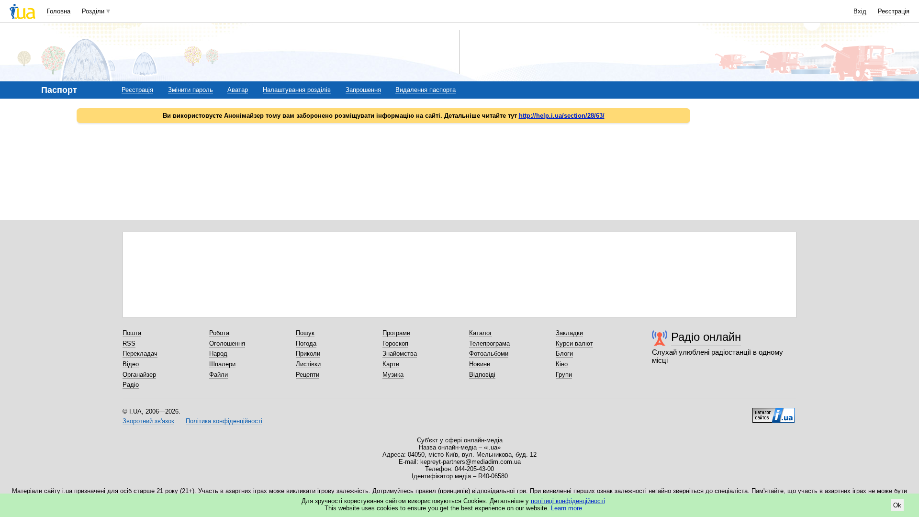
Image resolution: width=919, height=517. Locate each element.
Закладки (569, 333)
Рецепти (307, 374)
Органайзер (139, 374)
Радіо (131, 384)
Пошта (132, 333)
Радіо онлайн (706, 336)
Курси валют (574, 343)
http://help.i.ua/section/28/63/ (562, 115)
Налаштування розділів (297, 89)
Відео (131, 364)
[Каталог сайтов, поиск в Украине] (773, 412)
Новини (479, 364)
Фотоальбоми (488, 353)
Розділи (93, 11)
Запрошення (363, 89)
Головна (58, 11)
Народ (218, 353)
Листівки (308, 364)
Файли (218, 374)
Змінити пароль (190, 89)
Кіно (562, 364)
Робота (219, 333)
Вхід (859, 11)
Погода (306, 343)
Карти (390, 364)
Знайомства (399, 353)
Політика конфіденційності (224, 421)
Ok (897, 505)
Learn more (566, 508)
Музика (392, 374)
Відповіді (482, 374)
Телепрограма (489, 343)
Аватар (237, 89)
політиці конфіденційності (568, 501)
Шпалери (222, 364)
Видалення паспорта (425, 89)
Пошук (305, 333)
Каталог (480, 333)
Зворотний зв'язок (148, 421)
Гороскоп (395, 343)
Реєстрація (893, 11)
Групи (564, 374)
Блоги (564, 353)
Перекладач (140, 353)
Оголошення (227, 343)
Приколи (308, 353)
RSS (129, 343)
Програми (396, 333)
